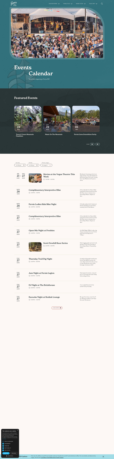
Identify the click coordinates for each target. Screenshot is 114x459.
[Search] (102, 4)
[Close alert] (103, 456)
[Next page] (97, 144)
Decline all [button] (14, 453)
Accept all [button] (6, 453)
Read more (4, 438)
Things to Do (66, 3)
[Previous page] (92, 144)
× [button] (17, 430)
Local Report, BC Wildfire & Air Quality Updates (52, 457)
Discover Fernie (53, 3)
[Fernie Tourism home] (14, 3)
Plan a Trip (92, 3)
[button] (10, 456)
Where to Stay (79, 3)
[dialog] (10, 443)
